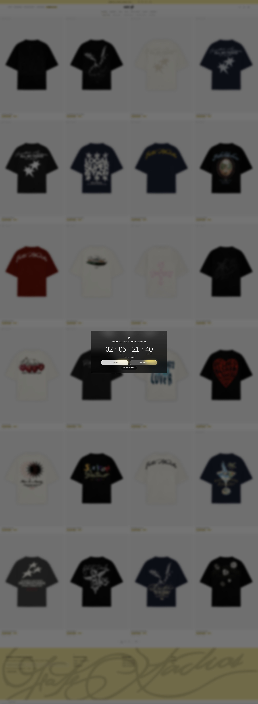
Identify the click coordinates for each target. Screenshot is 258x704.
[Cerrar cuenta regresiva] (164, 334)
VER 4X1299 (114, 362)
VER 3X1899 (143, 362)
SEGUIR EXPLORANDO (129, 367)
